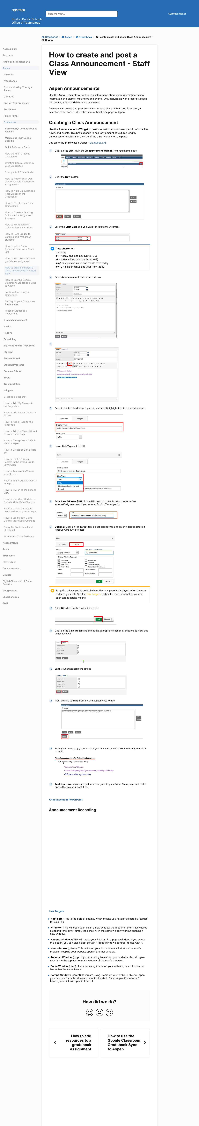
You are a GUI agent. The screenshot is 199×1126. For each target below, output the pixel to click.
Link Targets (94, 594)
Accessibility (10, 48)
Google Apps (10, 590)
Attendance (10, 80)
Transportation (12, 384)
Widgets (8, 390)
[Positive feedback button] (89, 1013)
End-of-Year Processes (16, 103)
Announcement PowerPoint (66, 799)
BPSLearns (9, 555)
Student (8, 352)
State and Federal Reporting (19, 345)
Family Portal (11, 115)
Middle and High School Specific (18, 139)
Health (7, 326)
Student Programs (14, 364)
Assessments (10, 542)
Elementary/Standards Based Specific (21, 130)
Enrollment (10, 109)
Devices (7, 574)
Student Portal (12, 358)
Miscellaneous (11, 596)
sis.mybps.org (98, 142)
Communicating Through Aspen (18, 89)
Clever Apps (9, 562)
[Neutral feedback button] (99, 1013)
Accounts (8, 55)
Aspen (6, 68)
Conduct (9, 96)
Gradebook (10, 122)
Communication (11, 568)
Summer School (12, 371)
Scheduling (10, 339)
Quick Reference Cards (17, 147)
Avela (6, 549)
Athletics (9, 74)
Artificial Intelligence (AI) (16, 61)
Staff (5, 603)
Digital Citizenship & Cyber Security (17, 583)
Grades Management (15, 320)
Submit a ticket (177, 13)
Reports (8, 332)
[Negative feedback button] (109, 1013)
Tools (7, 377)
